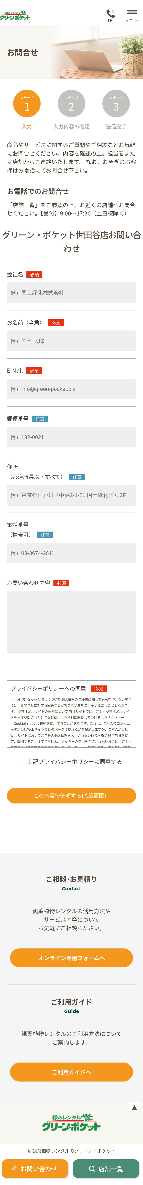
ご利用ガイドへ (71, 1072)
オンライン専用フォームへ (71, 958)
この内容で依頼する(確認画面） (71, 795)
